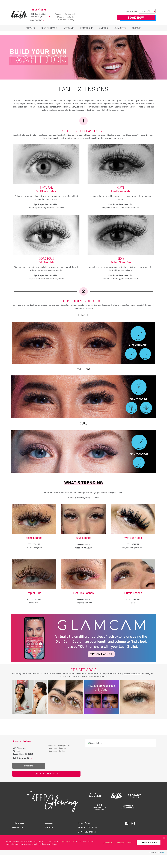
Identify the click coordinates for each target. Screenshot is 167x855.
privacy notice (68, 841)
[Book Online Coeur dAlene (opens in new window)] (136, 19)
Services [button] (30, 28)
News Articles (18, 827)
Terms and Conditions (87, 827)
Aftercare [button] (69, 28)
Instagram (133, 823)
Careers (103, 28)
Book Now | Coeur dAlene (46, 773)
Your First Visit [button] (49, 28)
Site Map (49, 827)
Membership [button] (86, 28)
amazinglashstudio (132, 673)
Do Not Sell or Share (87, 831)
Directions (28, 765)
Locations (49, 823)
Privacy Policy (84, 823)
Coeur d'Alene (38, 10)
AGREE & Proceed (148, 842)
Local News (120, 28)
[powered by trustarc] (160, 852)
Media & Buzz (18, 823)
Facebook (126, 823)
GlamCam (136, 28)
